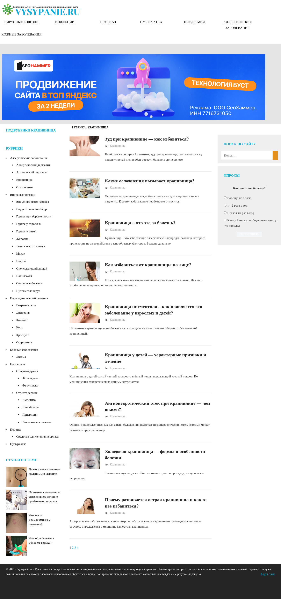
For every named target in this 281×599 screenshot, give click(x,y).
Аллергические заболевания (237, 25)
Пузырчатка (151, 22)
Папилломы (24, 276)
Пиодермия (194, 22)
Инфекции (64, 22)
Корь (19, 327)
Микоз (20, 253)
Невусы (21, 261)
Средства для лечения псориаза (37, 436)
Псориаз (108, 22)
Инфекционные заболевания (29, 298)
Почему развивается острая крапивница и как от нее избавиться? (156, 502)
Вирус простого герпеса (32, 201)
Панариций (29, 414)
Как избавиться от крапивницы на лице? (148, 264)
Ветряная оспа (26, 305)
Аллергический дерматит (33, 165)
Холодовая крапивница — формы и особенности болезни (155, 454)
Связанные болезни (29, 283)
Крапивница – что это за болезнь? (140, 222)
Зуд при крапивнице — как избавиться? (147, 138)
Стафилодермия (27, 371)
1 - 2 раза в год (237, 205)
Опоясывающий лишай (31, 268)
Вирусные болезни (21, 22)
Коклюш (21, 320)
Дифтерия (23, 312)
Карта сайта (268, 574)
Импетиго (29, 400)
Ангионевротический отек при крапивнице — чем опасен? (157, 406)
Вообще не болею (239, 198)
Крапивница (117, 145)
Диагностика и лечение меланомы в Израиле (44, 471)
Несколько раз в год (240, 213)
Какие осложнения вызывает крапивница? (149, 180)
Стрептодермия (26, 393)
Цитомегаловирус (28, 291)
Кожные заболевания (21, 34)
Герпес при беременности (33, 216)
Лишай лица (30, 407)
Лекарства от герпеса (30, 246)
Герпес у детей (26, 231)
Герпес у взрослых (28, 224)
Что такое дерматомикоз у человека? (39, 519)
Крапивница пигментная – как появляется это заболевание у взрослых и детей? (153, 309)
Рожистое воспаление (36, 422)
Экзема (21, 356)
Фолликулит (30, 378)
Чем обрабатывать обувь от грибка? (41, 540)
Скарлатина (24, 342)
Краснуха (22, 335)
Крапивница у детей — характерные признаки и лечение (155, 357)
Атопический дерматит (32, 172)
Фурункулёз (30, 385)
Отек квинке (24, 187)
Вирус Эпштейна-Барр (31, 209)
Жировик (22, 239)
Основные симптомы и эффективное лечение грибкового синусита (44, 496)
